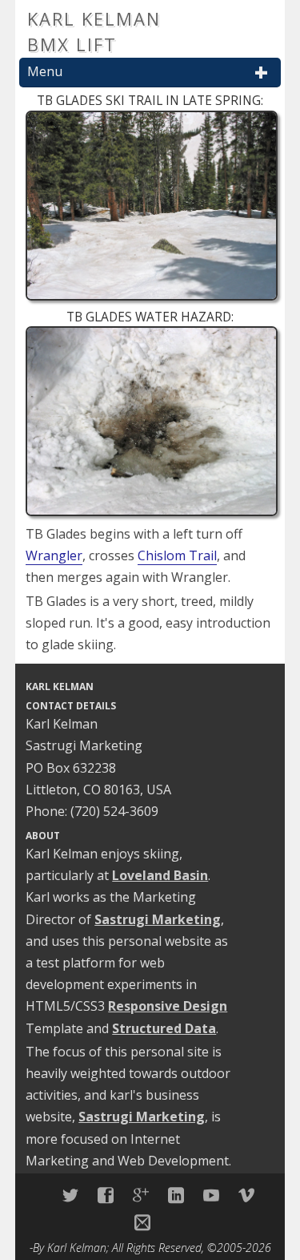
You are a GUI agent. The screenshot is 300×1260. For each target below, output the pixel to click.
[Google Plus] (141, 1195)
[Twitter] (70, 1195)
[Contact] (142, 1222)
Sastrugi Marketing (157, 919)
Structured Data (164, 1028)
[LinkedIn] (176, 1195)
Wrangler (54, 555)
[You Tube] (211, 1195)
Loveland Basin (160, 875)
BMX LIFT (72, 44)
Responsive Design (167, 1006)
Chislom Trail (177, 555)
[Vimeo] (246, 1195)
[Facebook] (106, 1195)
